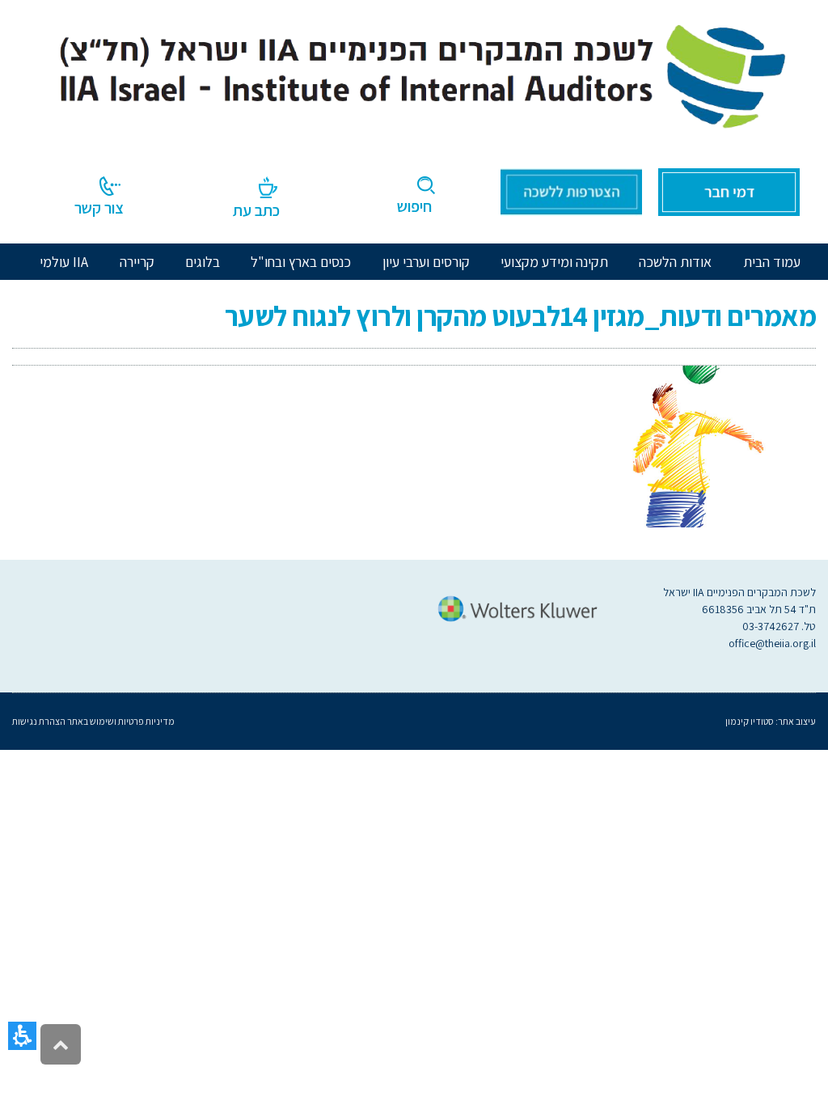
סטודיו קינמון (749, 721)
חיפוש (414, 206)
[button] (22, 1036)
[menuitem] (675, 261)
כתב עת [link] (256, 210)
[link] (414, 72)
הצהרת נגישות (38, 721)
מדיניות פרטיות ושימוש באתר (120, 721)
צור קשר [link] (99, 207)
